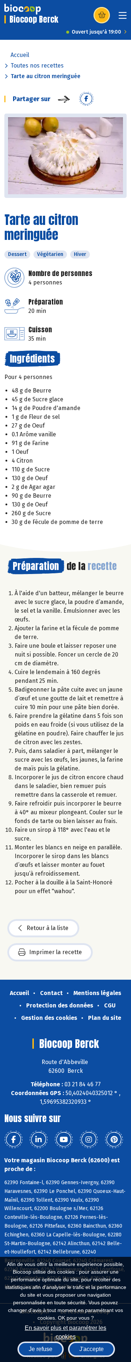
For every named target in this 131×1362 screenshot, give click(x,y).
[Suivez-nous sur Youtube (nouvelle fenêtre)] (64, 1139)
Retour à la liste (47, 928)
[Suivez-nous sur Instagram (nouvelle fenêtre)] (89, 1139)
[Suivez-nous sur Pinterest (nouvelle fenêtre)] (114, 1139)
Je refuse (40, 1349)
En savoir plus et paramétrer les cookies (65, 1331)
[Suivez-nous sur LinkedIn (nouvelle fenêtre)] (38, 1139)
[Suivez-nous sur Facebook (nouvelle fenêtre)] (13, 1139)
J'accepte (91, 1349)
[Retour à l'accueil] (22, 9)
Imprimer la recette (55, 952)
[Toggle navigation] (123, 17)
